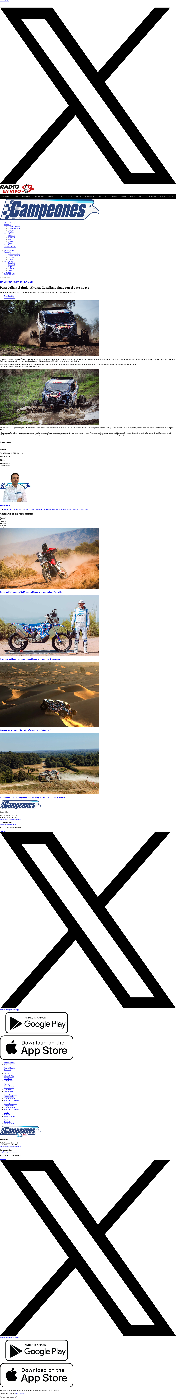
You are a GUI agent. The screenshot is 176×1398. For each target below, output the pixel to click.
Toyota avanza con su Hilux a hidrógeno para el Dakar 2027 (25, 730)
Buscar (2, 277)
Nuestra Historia (9, 1063)
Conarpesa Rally (17, 509)
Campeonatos (8, 1080)
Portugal (64, 509)
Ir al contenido (4, 1)
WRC (114, 196)
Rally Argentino (64, 196)
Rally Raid (75, 509)
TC (80, 196)
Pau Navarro (56, 509)
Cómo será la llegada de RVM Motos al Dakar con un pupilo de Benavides (31, 592)
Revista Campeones (10, 1095)
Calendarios (8, 1079)
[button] (88, 518)
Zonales (53, 196)
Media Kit (7, 1064)
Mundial (48, 509)
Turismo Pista (147, 196)
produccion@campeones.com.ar (10, 819)
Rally (69, 509)
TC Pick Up (43, 196)
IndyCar (106, 196)
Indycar (10, 239)
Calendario (7, 245)
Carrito (6, 1113)
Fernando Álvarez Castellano (32, 509)
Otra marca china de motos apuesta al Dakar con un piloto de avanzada (30, 659)
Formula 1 (11, 236)
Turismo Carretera (14, 226)
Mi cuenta (7, 1114)
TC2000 (137, 196)
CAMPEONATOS (10, 247)
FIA (43, 509)
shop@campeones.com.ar (8, 824)
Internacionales (9, 234)
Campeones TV (9, 1097)
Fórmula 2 (11, 237)
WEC (74, 196)
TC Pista (33, 196)
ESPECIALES (9, 1077)
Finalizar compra (9, 1116)
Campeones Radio (10, 1098)
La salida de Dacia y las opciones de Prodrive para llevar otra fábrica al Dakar (33, 797)
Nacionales (7, 225)
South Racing (83, 509)
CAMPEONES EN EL (16, 282)
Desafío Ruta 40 (13, 196)
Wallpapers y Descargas (11, 1100)
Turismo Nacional (125, 196)
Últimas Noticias (9, 223)
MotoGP (97, 196)
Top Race (24, 196)
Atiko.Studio (20, 1393)
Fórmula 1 (88, 196)
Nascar (10, 243)
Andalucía (7, 509)
